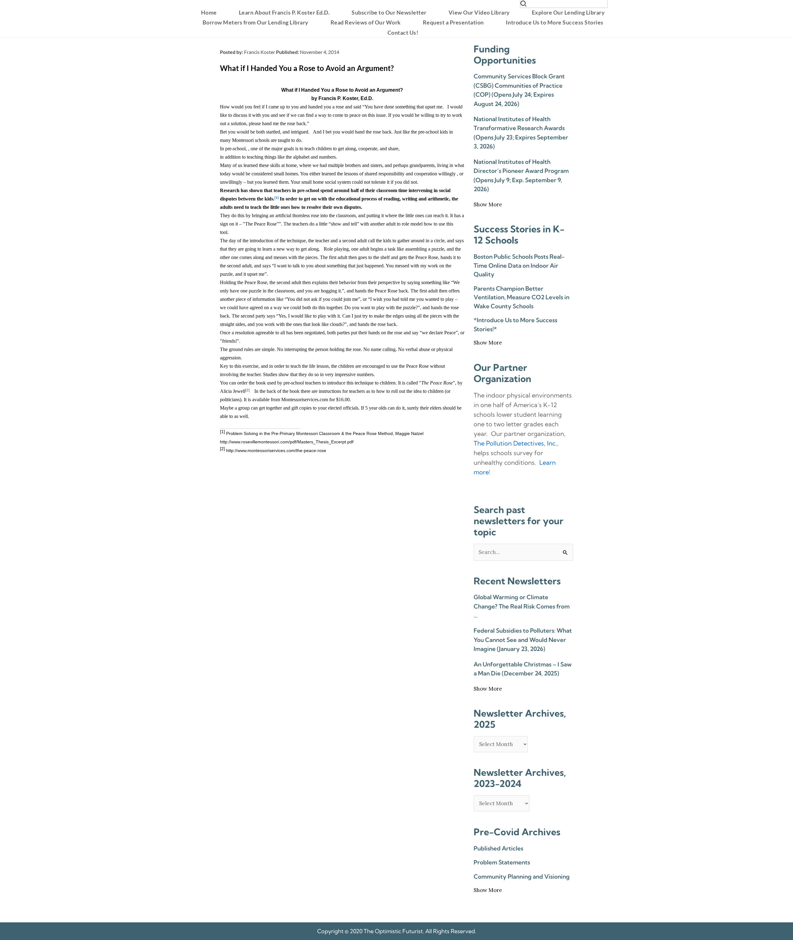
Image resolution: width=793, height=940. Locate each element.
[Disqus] (342, 537)
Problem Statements (502, 862)
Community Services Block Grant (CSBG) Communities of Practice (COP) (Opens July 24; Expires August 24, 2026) (519, 89)
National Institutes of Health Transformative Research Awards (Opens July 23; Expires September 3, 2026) (521, 132)
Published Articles (498, 848)
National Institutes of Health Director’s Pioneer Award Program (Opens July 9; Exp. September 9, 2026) (521, 175)
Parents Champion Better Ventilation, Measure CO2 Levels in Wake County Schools (521, 297)
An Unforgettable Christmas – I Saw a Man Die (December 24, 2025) (523, 669)
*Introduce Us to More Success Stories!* (515, 324)
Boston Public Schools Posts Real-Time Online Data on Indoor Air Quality (519, 265)
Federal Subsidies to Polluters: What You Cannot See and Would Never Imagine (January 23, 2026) (523, 639)
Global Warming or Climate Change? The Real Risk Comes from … (522, 606)
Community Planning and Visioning (522, 876)
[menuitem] (209, 12)
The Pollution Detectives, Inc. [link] (515, 443)
